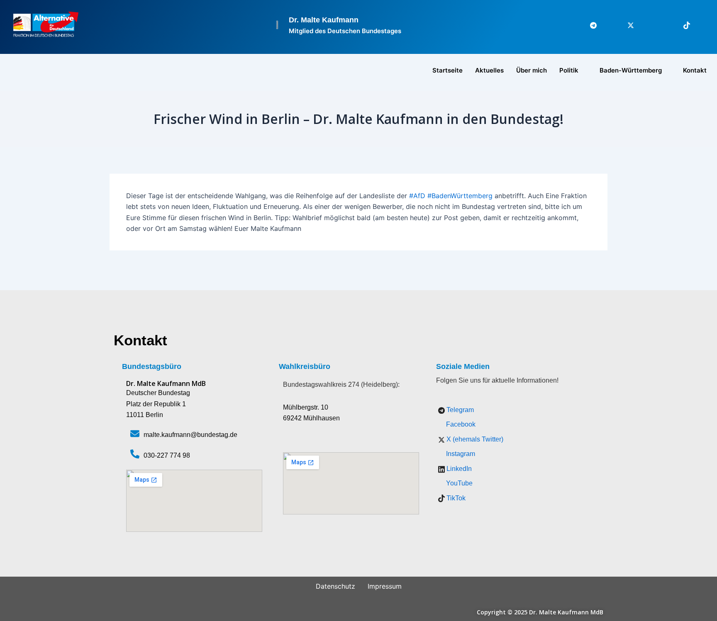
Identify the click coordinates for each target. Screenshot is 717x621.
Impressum (385, 586)
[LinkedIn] (663, 25)
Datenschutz (335, 586)
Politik (568, 70)
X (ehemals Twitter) (474, 439)
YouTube (458, 483)
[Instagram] (644, 25)
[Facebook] (607, 25)
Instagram (459, 453)
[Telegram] (588, 25)
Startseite (447, 70)
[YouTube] (700, 25)
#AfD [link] (417, 196)
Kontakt (695, 70)
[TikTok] (681, 25)
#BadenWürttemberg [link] (460, 196)
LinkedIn (458, 468)
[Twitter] (625, 25)
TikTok (455, 498)
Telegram (459, 409)
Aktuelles (489, 70)
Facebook (460, 424)
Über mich (531, 70)
